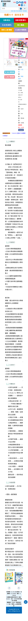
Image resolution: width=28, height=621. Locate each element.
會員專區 (20, 11)
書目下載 (16, 11)
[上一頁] (5, 64)
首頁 (12, 11)
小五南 (20, 39)
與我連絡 (25, 11)
